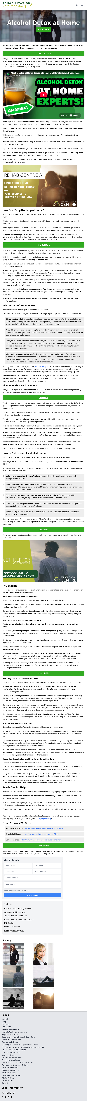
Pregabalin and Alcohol (11, 1060)
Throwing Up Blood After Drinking (15, 1065)
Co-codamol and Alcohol (11, 1039)
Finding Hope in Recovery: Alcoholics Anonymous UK (23, 1047)
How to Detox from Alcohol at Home (18, 919)
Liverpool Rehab (8, 1055)
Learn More (43, 529)
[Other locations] (77, 5)
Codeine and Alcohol (10, 1042)
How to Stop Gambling (11, 1052)
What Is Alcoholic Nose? (11, 1075)
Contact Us (43, 398)
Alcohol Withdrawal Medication (14, 1032)
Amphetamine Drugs (10, 1034)
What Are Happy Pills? (10, 1067)
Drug (4, 1021)
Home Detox (7, 1027)
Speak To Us (43, 673)
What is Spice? (7, 1080)
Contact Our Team (43, 53)
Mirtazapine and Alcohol (11, 1057)
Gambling (6, 1024)
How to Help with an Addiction (14, 1050)
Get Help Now (43, 846)
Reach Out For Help (12, 926)
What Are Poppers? (9, 1073)
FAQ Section (9, 923)
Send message (33, 895)
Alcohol (5, 1019)
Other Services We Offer (14, 930)
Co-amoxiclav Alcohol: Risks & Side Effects (18, 1037)
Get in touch (43, 29)
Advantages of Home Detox (15, 912)
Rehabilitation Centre (10, 1029)
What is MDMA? (8, 1078)
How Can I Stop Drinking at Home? (18, 908)
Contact (5, 1083)
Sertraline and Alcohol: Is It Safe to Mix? (17, 1062)
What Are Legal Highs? (11, 1070)
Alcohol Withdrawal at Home (15, 916)
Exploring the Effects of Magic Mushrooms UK (20, 1044)
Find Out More (43, 245)
